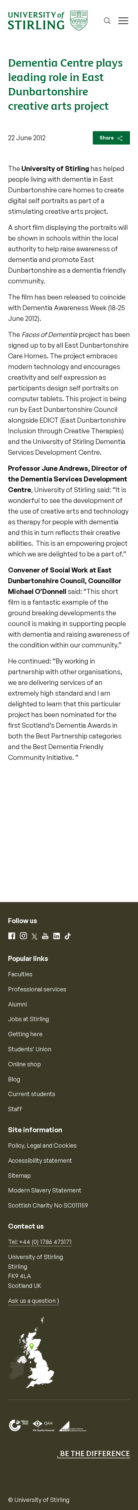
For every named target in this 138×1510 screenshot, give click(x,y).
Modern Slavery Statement (44, 1190)
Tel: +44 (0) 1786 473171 (40, 1241)
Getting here (25, 1034)
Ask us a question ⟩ (33, 1300)
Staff (15, 1109)
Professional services (37, 989)
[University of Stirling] (47, 20)
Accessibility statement (40, 1160)
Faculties (20, 974)
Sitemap (19, 1175)
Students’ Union (29, 1049)
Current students (31, 1093)
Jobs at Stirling (28, 1019)
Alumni (17, 1004)
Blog (14, 1079)
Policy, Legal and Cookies (42, 1145)
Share (107, 138)
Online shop (24, 1064)
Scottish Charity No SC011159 (48, 1205)
